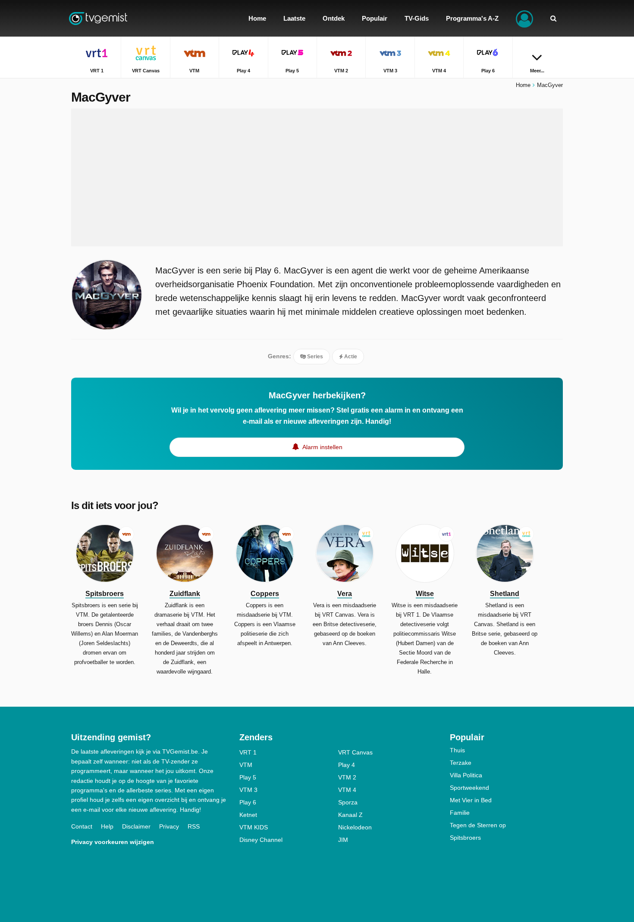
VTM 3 (248, 789)
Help (107, 826)
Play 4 (346, 764)
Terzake (460, 762)
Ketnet (248, 814)
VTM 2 (347, 777)
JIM (343, 839)
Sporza (348, 802)
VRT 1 (248, 752)
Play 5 (247, 777)
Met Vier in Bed (471, 800)
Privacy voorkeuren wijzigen (112, 841)
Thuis (457, 750)
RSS (194, 826)
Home (523, 85)
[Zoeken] (553, 18)
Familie (460, 812)
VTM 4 (347, 789)
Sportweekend (469, 787)
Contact (81, 826)
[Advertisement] (317, 177)
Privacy (169, 826)
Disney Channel (260, 839)
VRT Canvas (355, 752)
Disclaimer (136, 826)
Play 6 (247, 802)
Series (314, 357)
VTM (245, 764)
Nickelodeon (355, 827)
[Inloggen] (524, 18)
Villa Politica (466, 775)
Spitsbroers (465, 837)
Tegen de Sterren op (478, 825)
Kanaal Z (350, 814)
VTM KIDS (253, 827)
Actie (350, 357)
